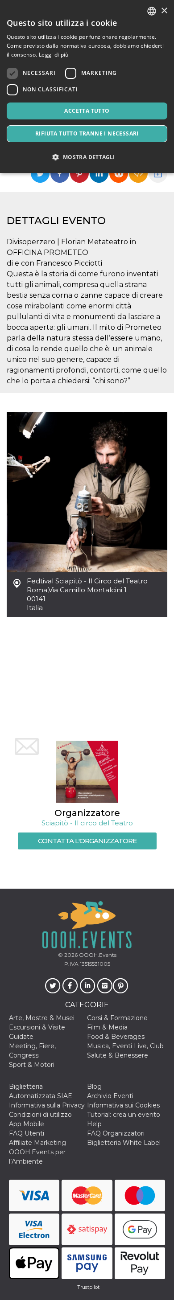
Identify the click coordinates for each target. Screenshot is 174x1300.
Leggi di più (54, 54)
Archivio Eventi (110, 1096)
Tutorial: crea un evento (123, 1115)
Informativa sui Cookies (123, 1105)
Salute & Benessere (117, 1055)
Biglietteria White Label (124, 1143)
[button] (87, 157)
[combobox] (151, 11)
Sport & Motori (31, 1065)
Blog (94, 1087)
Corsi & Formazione (117, 1018)
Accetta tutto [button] (86, 111)
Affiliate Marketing (37, 1143)
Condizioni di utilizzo (40, 1115)
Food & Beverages (116, 1037)
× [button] (164, 11)
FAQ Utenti (26, 1133)
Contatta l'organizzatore (87, 841)
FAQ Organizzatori (116, 1133)
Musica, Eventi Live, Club (125, 1046)
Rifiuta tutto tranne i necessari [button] (87, 133)
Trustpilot (88, 1287)
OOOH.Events (97, 954)
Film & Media (107, 1027)
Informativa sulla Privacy (47, 1105)
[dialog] (87, 86)
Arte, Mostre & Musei (42, 1018)
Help (94, 1124)
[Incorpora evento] (138, 173)
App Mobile (26, 1124)
